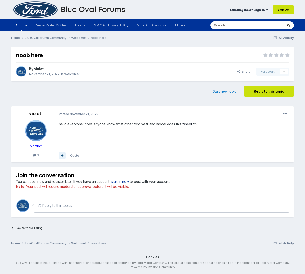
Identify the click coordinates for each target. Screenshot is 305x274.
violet (39, 69)
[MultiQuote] (62, 155)
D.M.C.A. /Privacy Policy (111, 25)
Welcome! (72, 74)
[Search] (288, 25)
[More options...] (285, 114)
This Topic (269, 25)
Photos (80, 25)
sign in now (120, 181)
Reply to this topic (269, 91)
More (179, 25)
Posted (78, 114)
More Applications (151, 25)
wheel (187, 124)
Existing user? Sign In (248, 10)
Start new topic (224, 91)
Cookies (152, 257)
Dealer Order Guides (51, 25)
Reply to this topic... (57, 205)
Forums (21, 25)
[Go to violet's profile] (21, 71)
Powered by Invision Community (152, 267)
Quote (74, 155)
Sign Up (283, 9)
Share (245, 71)
